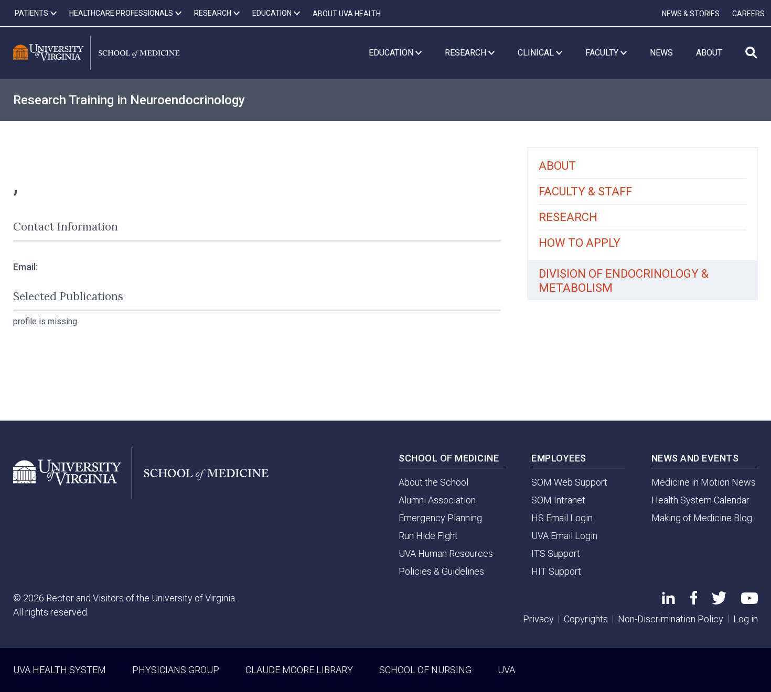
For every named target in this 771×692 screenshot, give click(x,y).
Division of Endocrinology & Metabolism (624, 280)
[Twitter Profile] (719, 601)
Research (568, 217)
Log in (745, 618)
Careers (748, 13)
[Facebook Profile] (693, 601)
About (557, 165)
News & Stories (691, 13)
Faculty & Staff (585, 191)
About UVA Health (347, 13)
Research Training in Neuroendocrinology (129, 100)
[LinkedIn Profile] (668, 600)
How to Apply (579, 242)
